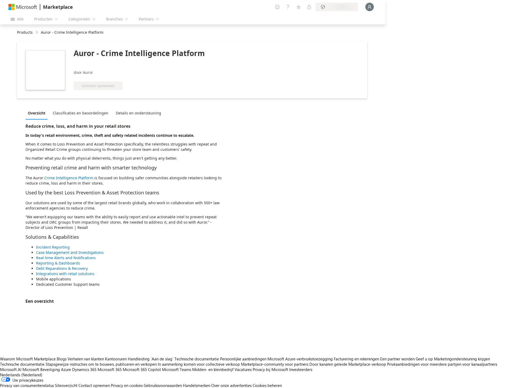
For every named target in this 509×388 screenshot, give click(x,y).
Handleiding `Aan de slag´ (150, 358)
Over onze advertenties (231, 385)
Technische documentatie (196, 358)
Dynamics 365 (84, 369)
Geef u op (424, 358)
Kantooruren (116, 358)
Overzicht (36, 113)
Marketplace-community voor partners (274, 364)
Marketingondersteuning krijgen (462, 358)
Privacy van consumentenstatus (27, 385)
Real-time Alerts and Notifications (66, 257)
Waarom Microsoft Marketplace (28, 358)
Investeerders (300, 369)
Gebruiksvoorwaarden (163, 385)
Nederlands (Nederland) (21, 374)
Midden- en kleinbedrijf (213, 369)
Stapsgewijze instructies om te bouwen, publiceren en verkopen (101, 364)
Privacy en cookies (127, 385)
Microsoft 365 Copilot (142, 369)
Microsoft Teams (176, 369)
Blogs (62, 358)
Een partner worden (397, 358)
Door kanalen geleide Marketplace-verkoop (347, 364)
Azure (66, 369)
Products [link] (25, 32)
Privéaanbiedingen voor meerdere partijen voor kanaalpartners (442, 364)
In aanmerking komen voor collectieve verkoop (199, 364)
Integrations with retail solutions (65, 273)
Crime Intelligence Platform (68, 177)
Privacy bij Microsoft (270, 369)
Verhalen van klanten (86, 358)
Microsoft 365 (110, 369)
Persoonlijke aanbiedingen (243, 358)
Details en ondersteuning (138, 113)
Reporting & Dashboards (58, 263)
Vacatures (243, 369)
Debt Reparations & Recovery (62, 268)
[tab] (37, 113)
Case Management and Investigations (70, 252)
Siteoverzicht (66, 385)
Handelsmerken (196, 385)
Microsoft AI (10, 369)
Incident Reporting (53, 247)
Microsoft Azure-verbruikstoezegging (300, 358)
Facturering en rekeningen (356, 358)
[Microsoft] (22, 7)
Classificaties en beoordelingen (80, 113)
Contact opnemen (94, 385)
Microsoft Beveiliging (41, 369)
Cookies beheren (267, 385)
